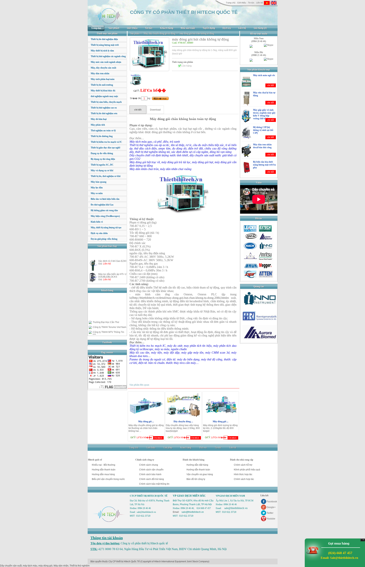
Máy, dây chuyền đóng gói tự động (159, 33)
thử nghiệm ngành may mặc (104, 96)
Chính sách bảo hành (150, 474)
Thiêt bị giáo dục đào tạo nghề (105, 147)
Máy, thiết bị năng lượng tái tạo (106, 227)
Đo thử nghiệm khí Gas (102, 204)
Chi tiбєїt (158, 438)
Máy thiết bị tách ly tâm (102, 50)
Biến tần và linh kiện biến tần (105, 199)
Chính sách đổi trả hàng (151, 479)
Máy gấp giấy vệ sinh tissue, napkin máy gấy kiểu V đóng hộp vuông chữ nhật (264, 114)
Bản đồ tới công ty (195, 479)
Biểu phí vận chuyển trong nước (108, 479)
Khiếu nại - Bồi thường (103, 465)
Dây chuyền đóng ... (183, 421)
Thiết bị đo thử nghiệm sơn (104, 113)
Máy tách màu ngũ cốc (264, 75)
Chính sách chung (148, 465)
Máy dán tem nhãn (100, 73)
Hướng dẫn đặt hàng (197, 465)
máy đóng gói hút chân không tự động (197, 33)
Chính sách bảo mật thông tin (154, 484)
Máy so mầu (97, 193)
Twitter (270, 513)
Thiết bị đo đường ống (102, 136)
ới (166, 287)
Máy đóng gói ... (146, 421)
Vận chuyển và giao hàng (199, 474)
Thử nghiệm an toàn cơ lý (103, 130)
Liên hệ (259, 3)
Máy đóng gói (160, 119)
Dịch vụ (227, 28)
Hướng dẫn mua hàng (103, 474)
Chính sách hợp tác (244, 479)
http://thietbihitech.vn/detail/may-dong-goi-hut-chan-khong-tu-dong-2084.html (180, 297)
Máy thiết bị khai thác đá (103, 90)
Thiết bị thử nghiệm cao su (104, 107)
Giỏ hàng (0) (260, 28)
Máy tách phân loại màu (102, 79)
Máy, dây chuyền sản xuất (103, 67)
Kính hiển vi (97, 221)
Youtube (271, 518)
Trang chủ (230, 3)
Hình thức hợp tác (243, 474)
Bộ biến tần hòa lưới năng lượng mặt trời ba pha (264, 165)
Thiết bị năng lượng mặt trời (105, 45)
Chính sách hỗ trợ (243, 465)
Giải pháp (167, 447)
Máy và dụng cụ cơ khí (102, 170)
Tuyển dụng (209, 28)
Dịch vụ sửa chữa (99, 233)
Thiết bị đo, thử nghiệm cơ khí (105, 176)
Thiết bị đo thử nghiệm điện (104, 39)
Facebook (272, 501)
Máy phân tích (98, 124)
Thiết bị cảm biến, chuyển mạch (106, 102)
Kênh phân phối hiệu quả (247, 469)
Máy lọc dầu (97, 187)
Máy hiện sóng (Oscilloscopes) (105, 216)
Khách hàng (166, 28)
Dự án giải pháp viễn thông (104, 239)
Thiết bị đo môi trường (102, 84)
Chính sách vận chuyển (151, 469)
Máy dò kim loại (98, 119)
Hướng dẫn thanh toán (103, 469)
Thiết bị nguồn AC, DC (102, 164)
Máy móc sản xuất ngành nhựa (106, 62)
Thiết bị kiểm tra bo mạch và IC (106, 142)
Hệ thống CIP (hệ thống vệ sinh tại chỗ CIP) (263, 130)
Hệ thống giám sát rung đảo (104, 210)
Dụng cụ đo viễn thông (102, 153)
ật (183, 321)
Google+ (271, 507)
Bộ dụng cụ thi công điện (103, 159)
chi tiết (270, 85)
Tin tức (251, 3)
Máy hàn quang (98, 182)
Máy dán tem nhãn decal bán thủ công (262, 146)
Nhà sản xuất (188, 28)
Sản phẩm (114, 28)
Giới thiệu (241, 3)
